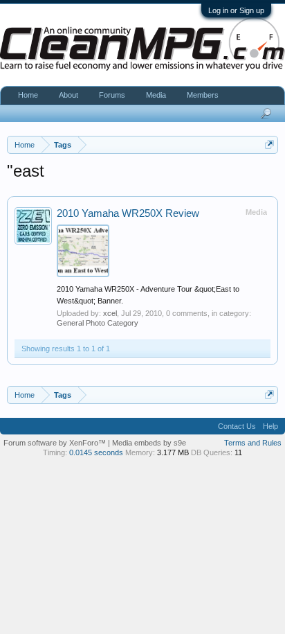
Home (28, 95)
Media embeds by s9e (149, 443)
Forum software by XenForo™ (55, 443)
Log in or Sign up (236, 10)
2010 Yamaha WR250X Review (128, 213)
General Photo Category (97, 323)
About (68, 95)
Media (156, 95)
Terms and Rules (253, 443)
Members (203, 95)
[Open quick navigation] (269, 144)
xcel (110, 313)
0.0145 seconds (96, 452)
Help (270, 426)
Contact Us (237, 426)
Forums (112, 95)
